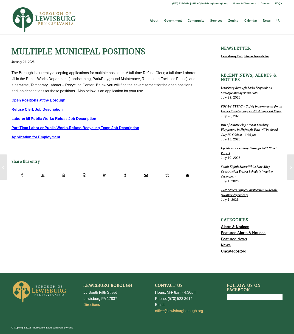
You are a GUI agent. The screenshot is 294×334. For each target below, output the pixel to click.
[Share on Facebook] (22, 174)
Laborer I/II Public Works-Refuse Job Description (54, 119)
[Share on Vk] (146, 174)
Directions (91, 305)
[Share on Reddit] (166, 174)
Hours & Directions (244, 3)
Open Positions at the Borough (38, 100)
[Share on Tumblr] (125, 174)
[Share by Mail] (187, 174)
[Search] (278, 21)
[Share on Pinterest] (84, 174)
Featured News (234, 239)
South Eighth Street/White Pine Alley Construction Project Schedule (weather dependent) (247, 171)
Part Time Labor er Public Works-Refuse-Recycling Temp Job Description (75, 128)
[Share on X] (43, 174)
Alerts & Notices (235, 227)
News (226, 245)
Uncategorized (233, 251)
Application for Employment (35, 137)
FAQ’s (279, 3)
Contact (265, 3)
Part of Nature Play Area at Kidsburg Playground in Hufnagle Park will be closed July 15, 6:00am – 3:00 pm (249, 129)
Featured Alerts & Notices (243, 233)
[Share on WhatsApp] (63, 174)
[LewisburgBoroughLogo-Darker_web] (44, 21)
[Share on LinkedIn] (105, 174)
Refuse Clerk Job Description (37, 109)
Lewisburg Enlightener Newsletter (245, 56)
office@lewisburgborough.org (210, 3)
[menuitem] (244, 3)
